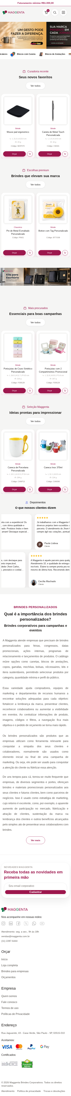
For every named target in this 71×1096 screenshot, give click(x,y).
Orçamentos (8, 977)
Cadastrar (35, 892)
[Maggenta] (13, 12)
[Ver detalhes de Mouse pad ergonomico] (17, 110)
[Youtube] (42, 923)
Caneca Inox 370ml (53, 467)
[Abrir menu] (63, 12)
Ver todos (35, 85)
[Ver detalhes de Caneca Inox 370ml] (53, 446)
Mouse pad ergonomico (18, 132)
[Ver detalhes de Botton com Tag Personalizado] (53, 209)
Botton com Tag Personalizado (53, 231)
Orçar (14, 154)
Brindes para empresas (15, 971)
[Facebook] (18, 923)
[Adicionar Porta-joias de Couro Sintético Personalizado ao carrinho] (30, 390)
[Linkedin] (11, 923)
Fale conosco (9, 1002)
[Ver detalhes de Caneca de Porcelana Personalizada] (17, 446)
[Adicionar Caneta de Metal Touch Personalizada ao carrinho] (65, 154)
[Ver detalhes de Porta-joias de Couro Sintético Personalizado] (17, 347)
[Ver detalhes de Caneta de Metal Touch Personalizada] (53, 110)
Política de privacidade (29, 1091)
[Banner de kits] (35, 277)
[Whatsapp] (34, 923)
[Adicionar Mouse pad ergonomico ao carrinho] (30, 154)
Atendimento (8, 1091)
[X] (26, 923)
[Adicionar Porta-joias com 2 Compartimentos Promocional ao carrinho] (65, 390)
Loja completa (9, 965)
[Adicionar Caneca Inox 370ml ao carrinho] (65, 489)
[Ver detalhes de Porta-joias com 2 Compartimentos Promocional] (53, 347)
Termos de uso (9, 1008)
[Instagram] (3, 923)
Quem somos (9, 996)
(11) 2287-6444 (9, 941)
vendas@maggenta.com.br (15, 936)
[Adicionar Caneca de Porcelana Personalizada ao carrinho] (30, 489)
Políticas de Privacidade (15, 1014)
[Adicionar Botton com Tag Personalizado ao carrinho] (65, 252)
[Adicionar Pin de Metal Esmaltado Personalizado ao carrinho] (30, 252)
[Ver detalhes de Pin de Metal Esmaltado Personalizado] (17, 209)
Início (4, 959)
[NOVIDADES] (35, 35)
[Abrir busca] (54, 12)
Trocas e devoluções (54, 1091)
